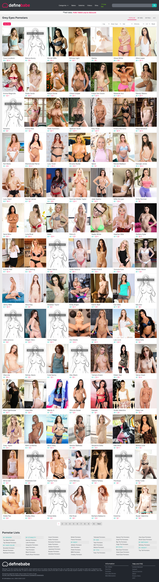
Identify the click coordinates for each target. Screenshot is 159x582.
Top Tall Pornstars (144, 550)
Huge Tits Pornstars (122, 544)
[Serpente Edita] (102, 429)
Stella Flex (7, 516)
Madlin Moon (141, 269)
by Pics (147, 18)
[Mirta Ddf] (13, 464)
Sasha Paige (52, 340)
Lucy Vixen (51, 164)
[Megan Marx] (35, 323)
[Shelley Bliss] (35, 499)
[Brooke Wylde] (79, 147)
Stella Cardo (30, 93)
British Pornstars (76, 537)
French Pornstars (76, 539)
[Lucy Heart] (13, 182)
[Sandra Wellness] (79, 429)
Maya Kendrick (141, 129)
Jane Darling (30, 269)
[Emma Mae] (35, 112)
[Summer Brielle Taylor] (79, 182)
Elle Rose (72, 516)
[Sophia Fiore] (57, 464)
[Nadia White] (102, 217)
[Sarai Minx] (13, 217)
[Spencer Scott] (79, 112)
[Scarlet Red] (13, 253)
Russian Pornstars (53, 551)
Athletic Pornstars (76, 545)
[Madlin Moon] (146, 253)
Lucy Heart (7, 199)
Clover (94, 340)
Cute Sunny (51, 375)
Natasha (6, 129)
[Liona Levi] (57, 182)
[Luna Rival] (35, 217)
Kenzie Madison (120, 164)
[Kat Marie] (13, 147)
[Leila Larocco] (13, 323)
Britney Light (74, 58)
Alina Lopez (140, 58)
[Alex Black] (79, 358)
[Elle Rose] (79, 499)
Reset (153, 24)
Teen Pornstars (98, 542)
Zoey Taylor (7, 445)
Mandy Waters (141, 93)
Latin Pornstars (30, 542)
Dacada (94, 410)
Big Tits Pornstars (121, 542)
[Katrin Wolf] (102, 288)
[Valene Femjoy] (102, 464)
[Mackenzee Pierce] (35, 147)
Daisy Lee (139, 410)
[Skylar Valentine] (146, 499)
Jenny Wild (7, 305)
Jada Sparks (96, 199)
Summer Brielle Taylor (77, 199)
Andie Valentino (120, 410)
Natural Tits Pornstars (122, 537)
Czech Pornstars (53, 537)
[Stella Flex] (13, 499)
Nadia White (96, 234)
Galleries (81, 5)
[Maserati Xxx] (124, 76)
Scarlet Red (7, 269)
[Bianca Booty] (35, 41)
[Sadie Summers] (57, 112)
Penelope (117, 481)
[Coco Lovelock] (13, 41)
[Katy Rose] (102, 112)
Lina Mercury (74, 481)
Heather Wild (119, 234)
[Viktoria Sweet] (79, 393)
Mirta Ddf (7, 481)
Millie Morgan (119, 199)
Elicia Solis (140, 340)
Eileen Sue (118, 375)
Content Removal (137, 567)
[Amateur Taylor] (57, 288)
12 (94, 524)
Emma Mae (29, 129)
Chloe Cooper (74, 93)
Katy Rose (95, 129)
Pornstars (108, 571)
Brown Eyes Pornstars (145, 539)
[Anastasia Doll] (35, 464)
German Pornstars (31, 540)
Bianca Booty (30, 58)
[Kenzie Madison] (124, 147)
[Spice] (102, 147)
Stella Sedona (74, 269)
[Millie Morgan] (124, 182)
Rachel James (30, 199)
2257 (133, 578)
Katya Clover (52, 93)
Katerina (117, 516)
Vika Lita (6, 375)
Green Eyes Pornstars (122, 552)
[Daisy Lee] (146, 393)
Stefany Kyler (141, 234)
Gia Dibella (73, 340)
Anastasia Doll (30, 481)
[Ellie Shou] (124, 429)
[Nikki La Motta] (35, 429)
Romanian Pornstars (54, 542)
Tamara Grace (97, 375)
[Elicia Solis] (146, 323)
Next (99, 524)
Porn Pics (108, 569)
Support (134, 569)
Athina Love (140, 445)
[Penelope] (124, 464)
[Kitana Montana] (124, 112)
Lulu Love (117, 340)
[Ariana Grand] (102, 253)
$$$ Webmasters (110, 575)
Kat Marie (7, 164)
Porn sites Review (110, 573)
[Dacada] (102, 393)
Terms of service (137, 571)
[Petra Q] (79, 217)
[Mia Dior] (146, 288)
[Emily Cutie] (146, 464)
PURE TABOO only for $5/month (84, 13)
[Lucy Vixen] (57, 147)
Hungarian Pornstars (32, 545)
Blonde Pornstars (8, 550)
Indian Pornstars (53, 539)
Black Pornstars (30, 552)
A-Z (154, 18)
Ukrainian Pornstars (54, 554)
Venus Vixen (140, 375)
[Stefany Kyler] (146, 217)
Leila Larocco (8, 340)
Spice (94, 164)
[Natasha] (13, 112)
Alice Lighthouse (9, 410)
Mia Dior (139, 305)
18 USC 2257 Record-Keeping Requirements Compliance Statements (23, 575)
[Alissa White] (124, 41)
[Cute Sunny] (57, 358)
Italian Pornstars (53, 544)
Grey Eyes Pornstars (145, 537)
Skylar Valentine (142, 516)
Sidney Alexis (30, 375)
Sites (96, 5)
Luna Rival (29, 234)
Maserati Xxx (119, 93)
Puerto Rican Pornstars (32, 554)
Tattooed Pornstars (99, 537)
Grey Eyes (7, 24)
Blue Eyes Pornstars (122, 549)
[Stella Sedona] (79, 253)
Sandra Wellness (75, 445)
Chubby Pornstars (76, 554)
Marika (94, 58)
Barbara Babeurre (98, 516)
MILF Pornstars (98, 545)
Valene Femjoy (97, 481)
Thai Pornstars (30, 549)
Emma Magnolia (9, 93)
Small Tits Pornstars (122, 539)
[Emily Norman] (146, 182)
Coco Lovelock (9, 58)
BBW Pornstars (75, 552)
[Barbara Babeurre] (102, 499)
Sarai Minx (7, 234)
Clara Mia (28, 410)
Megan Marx (30, 340)
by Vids (140, 18)
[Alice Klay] (35, 288)
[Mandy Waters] (146, 76)
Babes (73, 5)
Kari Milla (117, 305)
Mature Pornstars (99, 547)
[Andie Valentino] (124, 393)
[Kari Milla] (124, 288)
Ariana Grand (97, 269)
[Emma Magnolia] (13, 76)
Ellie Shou (117, 445)
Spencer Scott (75, 129)
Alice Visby (51, 445)
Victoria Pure (119, 269)
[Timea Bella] (57, 499)
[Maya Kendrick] (146, 112)
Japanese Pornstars (54, 549)
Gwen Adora (52, 269)
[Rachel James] (35, 182)
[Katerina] (124, 499)
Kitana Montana (120, 129)
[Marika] (102, 41)
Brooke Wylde (74, 164)
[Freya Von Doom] (102, 76)
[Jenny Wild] (13, 288)
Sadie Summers (53, 129)
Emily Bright (74, 305)
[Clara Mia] (35, 393)
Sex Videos (108, 567)
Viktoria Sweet (75, 410)
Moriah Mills (52, 58)
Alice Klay (29, 305)
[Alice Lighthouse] (13, 393)
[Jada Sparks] (102, 182)
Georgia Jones (141, 164)
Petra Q (72, 234)
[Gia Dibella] (79, 323)
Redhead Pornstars (9, 553)
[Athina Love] (146, 429)
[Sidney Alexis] (35, 358)
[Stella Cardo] (35, 76)
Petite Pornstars (76, 549)
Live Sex (103, 5)
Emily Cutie (140, 481)
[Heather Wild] (124, 217)
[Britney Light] (79, 41)
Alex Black (73, 375)
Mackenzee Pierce (32, 164)
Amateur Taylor (53, 305)
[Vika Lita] (13, 358)
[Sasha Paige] (57, 323)
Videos (89, 5)
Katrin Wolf (96, 305)
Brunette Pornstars (8, 548)
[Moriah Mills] (57, 41)
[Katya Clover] (57, 76)
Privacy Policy (136, 575)
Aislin (49, 234)
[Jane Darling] (35, 253)
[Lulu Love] (124, 323)
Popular (132, 18)
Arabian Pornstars (53, 546)
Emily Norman (141, 199)
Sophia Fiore (52, 481)
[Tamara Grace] (102, 358)
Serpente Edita (97, 445)
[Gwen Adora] (57, 253)
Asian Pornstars (30, 547)
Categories (62, 5)
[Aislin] (57, 217)
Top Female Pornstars (9, 542)
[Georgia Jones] (146, 147)
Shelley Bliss (30, 516)
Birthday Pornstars (144, 545)
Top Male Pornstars (9, 540)
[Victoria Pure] (124, 253)
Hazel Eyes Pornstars (122, 554)
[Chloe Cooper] (79, 76)
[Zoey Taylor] (13, 429)
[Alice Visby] (57, 429)
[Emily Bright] (79, 288)
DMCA (134, 573)
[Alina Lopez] (146, 41)
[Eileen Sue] (124, 358)
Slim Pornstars (75, 547)
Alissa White (118, 58)
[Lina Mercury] (79, 464)
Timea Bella (51, 516)
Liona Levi (51, 199)
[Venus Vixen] (146, 358)
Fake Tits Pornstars (99, 553)
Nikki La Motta (31, 445)
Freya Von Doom (98, 93)
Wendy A (50, 410)
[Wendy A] (57, 393)
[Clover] (102, 323)
